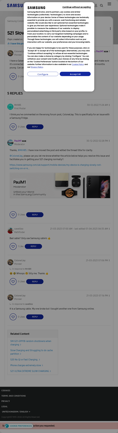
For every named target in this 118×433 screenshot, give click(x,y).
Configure (42, 74)
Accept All (75, 74)
